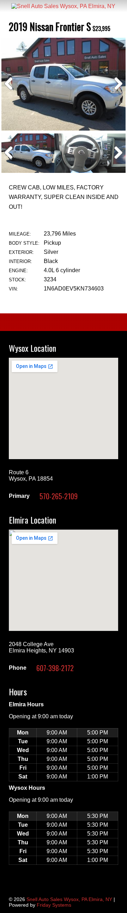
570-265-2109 (59, 496)
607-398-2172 (55, 668)
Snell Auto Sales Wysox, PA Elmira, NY (69, 899)
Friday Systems (54, 905)
